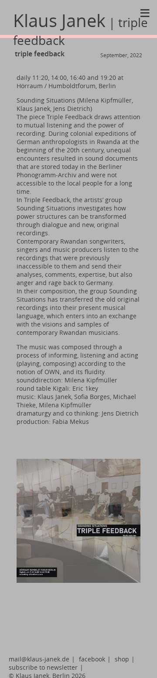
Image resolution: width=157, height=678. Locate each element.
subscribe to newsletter (43, 667)
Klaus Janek (80, 28)
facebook (92, 659)
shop (122, 659)
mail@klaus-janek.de (39, 659)
